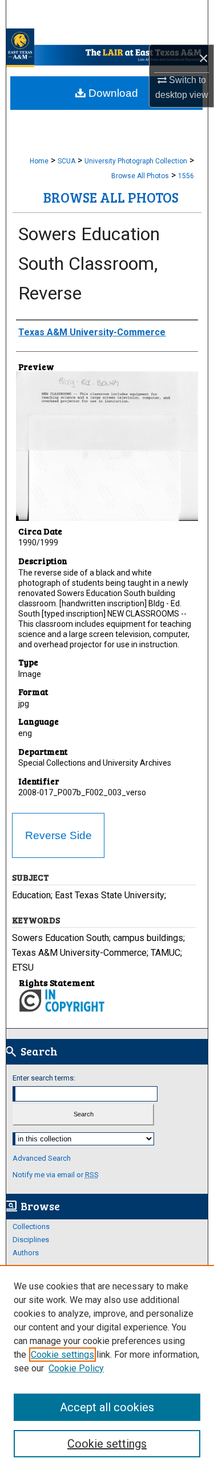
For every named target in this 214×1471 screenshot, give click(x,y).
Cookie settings (62, 1354)
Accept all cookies (107, 1407)
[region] (107, 1368)
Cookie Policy (76, 1368)
